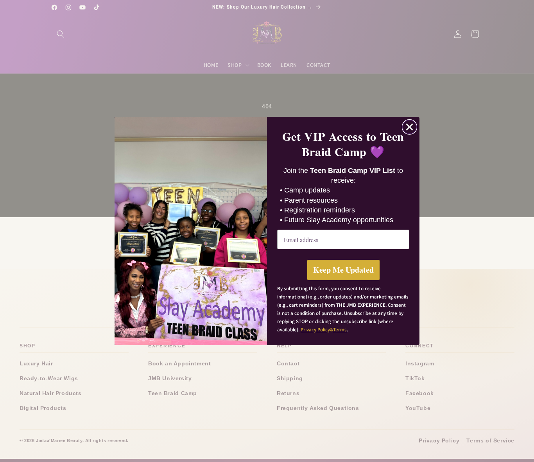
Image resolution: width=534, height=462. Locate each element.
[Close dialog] (409, 127)
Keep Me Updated (343, 269)
